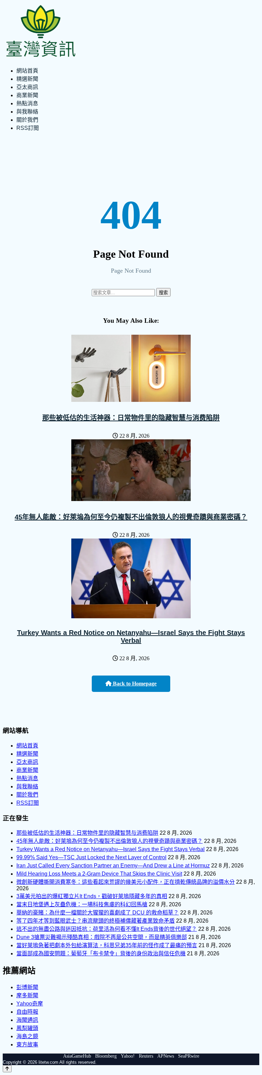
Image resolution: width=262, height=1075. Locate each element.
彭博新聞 (27, 987)
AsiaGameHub (77, 1056)
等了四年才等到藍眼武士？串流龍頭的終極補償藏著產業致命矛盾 (95, 921)
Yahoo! (128, 1056)
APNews (165, 1056)
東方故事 (27, 1044)
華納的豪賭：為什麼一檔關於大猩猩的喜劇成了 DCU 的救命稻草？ (97, 912)
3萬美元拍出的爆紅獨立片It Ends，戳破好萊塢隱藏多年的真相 (91, 896)
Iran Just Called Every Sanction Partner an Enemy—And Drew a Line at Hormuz (113, 865)
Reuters (146, 1056)
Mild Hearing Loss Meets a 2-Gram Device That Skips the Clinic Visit (99, 874)
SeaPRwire (188, 1056)
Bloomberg (106, 1056)
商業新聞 (27, 95)
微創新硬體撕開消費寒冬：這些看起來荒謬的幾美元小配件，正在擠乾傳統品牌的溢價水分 (125, 882)
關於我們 (27, 120)
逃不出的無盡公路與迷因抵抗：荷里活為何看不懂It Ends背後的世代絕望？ (106, 929)
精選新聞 (27, 79)
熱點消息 (27, 103)
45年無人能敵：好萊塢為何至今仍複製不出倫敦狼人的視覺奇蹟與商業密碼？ (131, 517)
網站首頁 (27, 71)
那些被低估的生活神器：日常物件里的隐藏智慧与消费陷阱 (131, 418)
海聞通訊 (27, 1020)
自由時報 (27, 1012)
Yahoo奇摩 (29, 1003)
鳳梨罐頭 (27, 1028)
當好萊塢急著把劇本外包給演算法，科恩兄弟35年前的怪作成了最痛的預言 (106, 945)
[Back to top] (7, 1068)
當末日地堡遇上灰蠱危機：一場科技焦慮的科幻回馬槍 (81, 904)
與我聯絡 (27, 112)
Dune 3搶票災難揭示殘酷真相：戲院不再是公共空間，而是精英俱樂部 (101, 937)
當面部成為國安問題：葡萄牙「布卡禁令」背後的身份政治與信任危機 (101, 953)
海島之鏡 (27, 1036)
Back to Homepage (134, 683)
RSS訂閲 (27, 128)
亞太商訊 (27, 87)
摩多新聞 (27, 995)
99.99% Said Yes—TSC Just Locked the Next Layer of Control (91, 857)
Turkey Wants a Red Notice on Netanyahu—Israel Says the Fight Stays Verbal (131, 636)
